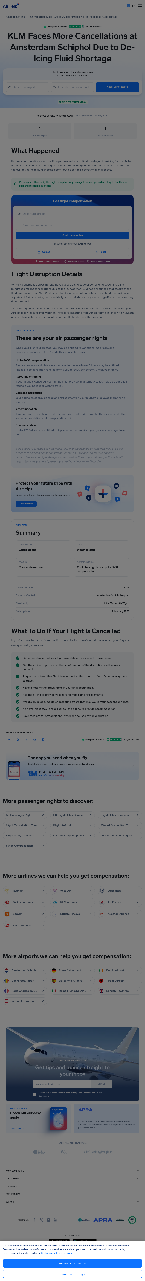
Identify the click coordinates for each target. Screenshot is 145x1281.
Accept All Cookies (72, 1263)
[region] (72, 1261)
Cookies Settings (72, 1274)
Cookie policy (48, 1253)
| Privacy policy (64, 1253)
